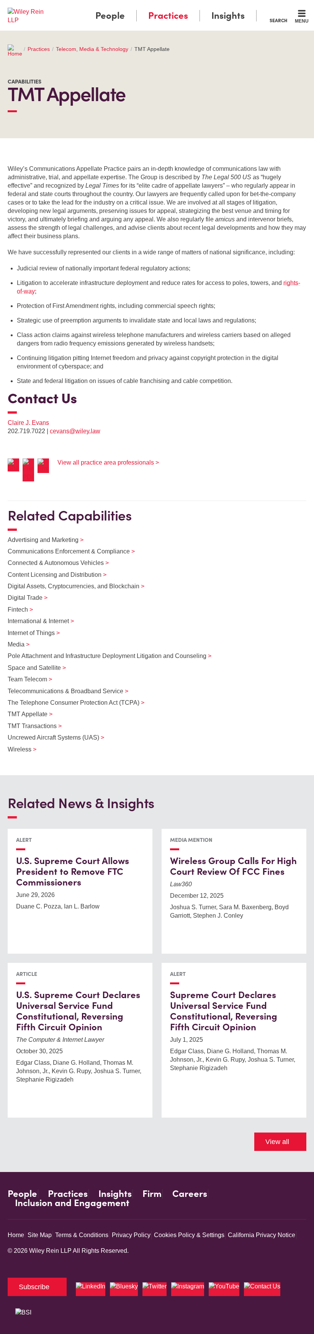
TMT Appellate (25, 714)
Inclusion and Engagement (72, 1203)
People (110, 15)
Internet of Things (29, 633)
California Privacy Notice (261, 1235)
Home (16, 1235)
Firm (152, 1193)
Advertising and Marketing (41, 540)
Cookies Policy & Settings (189, 1235)
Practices (168, 15)
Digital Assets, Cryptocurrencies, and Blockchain (71, 586)
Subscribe (34, 1287)
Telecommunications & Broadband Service (63, 691)
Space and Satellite (32, 668)
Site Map (40, 1235)
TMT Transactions (30, 726)
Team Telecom (25, 679)
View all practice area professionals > (108, 462)
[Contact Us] (262, 1289)
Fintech (15, 609)
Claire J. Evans (28, 422)
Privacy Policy (131, 1235)
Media (14, 644)
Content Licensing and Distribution (52, 574)
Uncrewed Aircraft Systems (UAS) (51, 737)
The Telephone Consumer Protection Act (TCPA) (71, 702)
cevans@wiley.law (75, 431)
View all (277, 1142)
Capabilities (24, 81)
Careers (189, 1193)
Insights (228, 15)
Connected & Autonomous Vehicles (53, 563)
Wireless (17, 749)
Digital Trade (23, 597)
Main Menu (136, 8)
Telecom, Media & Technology (92, 49)
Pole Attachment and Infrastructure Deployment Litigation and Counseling (105, 656)
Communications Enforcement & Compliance (66, 551)
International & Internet (36, 621)
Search (278, 20)
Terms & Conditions (81, 1235)
